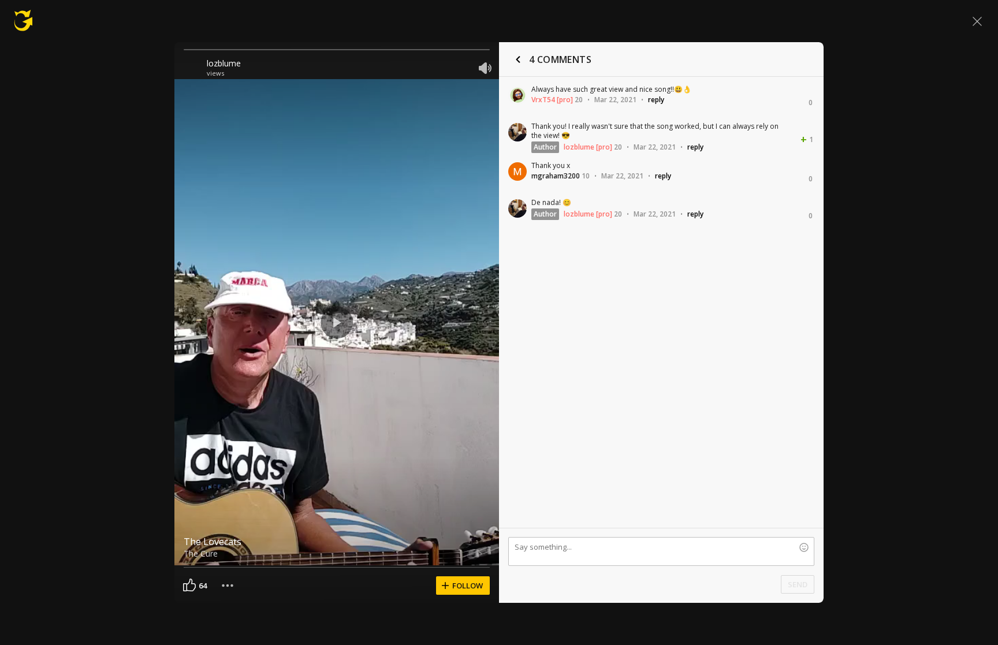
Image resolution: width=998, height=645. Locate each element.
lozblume (224, 63)
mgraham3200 (555, 176)
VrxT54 (543, 100)
